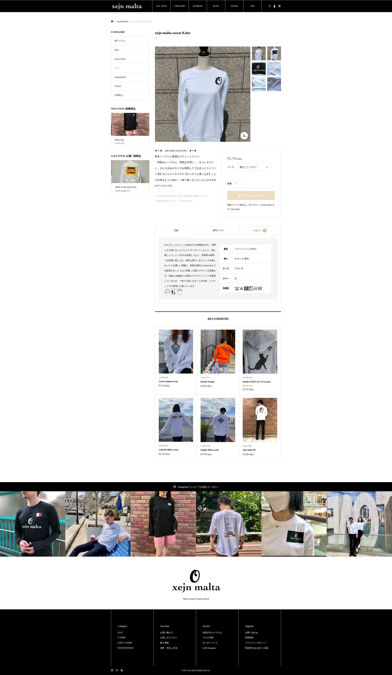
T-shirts (118, 86)
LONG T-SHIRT (125, 643)
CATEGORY (179, 6)
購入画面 (164, 643)
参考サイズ (218, 230)
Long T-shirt (120, 59)
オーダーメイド (210, 643)
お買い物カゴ (166, 632)
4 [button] (134, 133)
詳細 (176, 230)
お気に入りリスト (168, 637)
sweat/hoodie (266, 205)
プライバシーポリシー (255, 643)
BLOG (216, 6)
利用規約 (249, 637)
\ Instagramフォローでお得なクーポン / (198, 487)
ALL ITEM (161, 6)
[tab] (176, 230)
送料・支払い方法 (168, 648)
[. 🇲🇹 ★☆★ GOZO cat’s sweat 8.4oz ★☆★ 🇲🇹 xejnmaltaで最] (98, 524)
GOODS (234, 6)
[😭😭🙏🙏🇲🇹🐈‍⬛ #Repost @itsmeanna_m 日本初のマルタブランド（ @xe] (294, 524)
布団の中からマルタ (212, 632)
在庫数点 (119, 95)
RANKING (198, 6)
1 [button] (126, 133)
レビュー (259, 230)
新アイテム (120, 41)
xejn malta (235, 209)
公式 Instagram (209, 648)
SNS (252, 6)
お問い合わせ (251, 632)
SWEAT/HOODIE (126, 648)
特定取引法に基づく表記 (257, 648)
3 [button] (131, 133)
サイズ (230, 167)
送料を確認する (186, 201)
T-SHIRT (122, 637)
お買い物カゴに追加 (253, 195)
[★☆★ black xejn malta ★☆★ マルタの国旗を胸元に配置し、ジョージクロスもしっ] (32, 524)
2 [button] (128, 133)
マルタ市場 (208, 637)
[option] (130, 130)
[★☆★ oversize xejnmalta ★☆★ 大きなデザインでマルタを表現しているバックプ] (228, 524)
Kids (117, 50)
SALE (117, 68)
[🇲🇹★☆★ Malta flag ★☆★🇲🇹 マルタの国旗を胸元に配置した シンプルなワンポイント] (163, 524)
